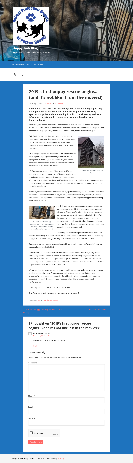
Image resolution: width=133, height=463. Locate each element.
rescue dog (46, 300)
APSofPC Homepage (35, 64)
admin (48, 104)
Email (31, 407)
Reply (35, 346)
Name (31, 396)
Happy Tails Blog (25, 48)
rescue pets (54, 300)
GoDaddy (61, 458)
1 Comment (59, 104)
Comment (32, 363)
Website (31, 418)
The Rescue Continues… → (99, 309)
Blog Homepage (17, 64)
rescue (39, 300)
